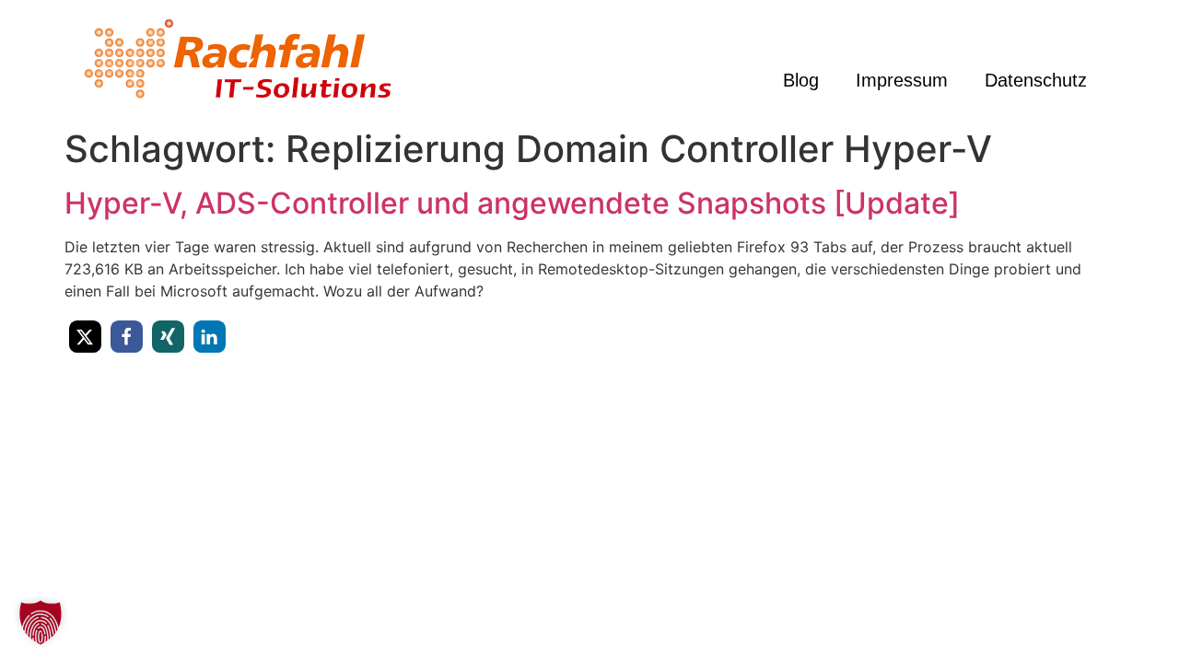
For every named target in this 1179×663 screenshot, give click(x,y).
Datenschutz (1036, 80)
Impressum (902, 80)
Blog (801, 80)
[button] (85, 336)
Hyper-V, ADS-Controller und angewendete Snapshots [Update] (512, 203)
